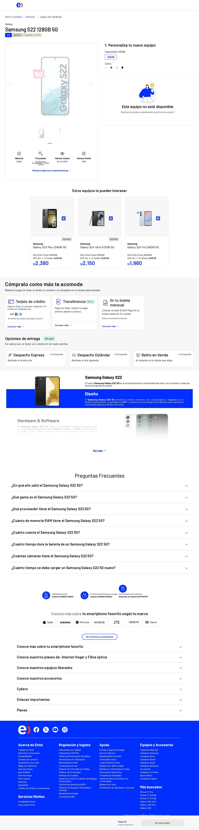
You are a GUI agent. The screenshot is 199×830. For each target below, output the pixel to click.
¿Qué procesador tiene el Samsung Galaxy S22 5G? (51, 509)
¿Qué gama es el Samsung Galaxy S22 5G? (44, 497)
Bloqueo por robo (108, 784)
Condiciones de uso (68, 766)
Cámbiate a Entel (62, 595)
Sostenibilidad (25, 756)
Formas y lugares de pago (112, 750)
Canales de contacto (28, 759)
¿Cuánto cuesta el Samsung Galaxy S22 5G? (46, 532)
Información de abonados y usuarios (117, 787)
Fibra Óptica (24, 778)
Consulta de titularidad (110, 775)
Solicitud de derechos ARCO (72, 784)
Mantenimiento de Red (110, 756)
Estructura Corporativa (29, 753)
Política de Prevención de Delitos (74, 756)
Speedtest (23, 785)
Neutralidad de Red (68, 762)
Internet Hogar (25, 775)
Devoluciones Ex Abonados (72, 759)
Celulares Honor (147, 756)
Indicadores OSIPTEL (69, 753)
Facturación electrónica (111, 772)
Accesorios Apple (148, 778)
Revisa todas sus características (50, 170)
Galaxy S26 (145, 808)
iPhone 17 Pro (146, 792)
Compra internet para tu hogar (103, 595)
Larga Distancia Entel (110, 762)
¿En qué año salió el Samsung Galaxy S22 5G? (47, 485)
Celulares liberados (149, 766)
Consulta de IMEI (67, 796)
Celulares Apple (147, 762)
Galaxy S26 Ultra (148, 801)
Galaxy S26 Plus (148, 805)
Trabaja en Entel (26, 750)
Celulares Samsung (149, 753)
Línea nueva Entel (26, 805)
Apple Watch (146, 775)
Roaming (22, 782)
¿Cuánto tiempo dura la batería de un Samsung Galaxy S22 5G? (61, 544)
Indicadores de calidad (70, 750)
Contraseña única (108, 759)
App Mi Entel (24, 772)
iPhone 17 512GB (148, 798)
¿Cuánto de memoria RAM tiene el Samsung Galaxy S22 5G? (58, 520)
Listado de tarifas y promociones (34, 788)
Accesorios (145, 769)
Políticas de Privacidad (70, 772)
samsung (30, 17)
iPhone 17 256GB (148, 795)
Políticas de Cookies (68, 775)
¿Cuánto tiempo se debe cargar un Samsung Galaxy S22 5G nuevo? (64, 568)
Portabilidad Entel (26, 801)
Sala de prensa (25, 769)
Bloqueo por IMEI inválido (112, 766)
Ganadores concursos (28, 762)
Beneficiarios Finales (68, 793)
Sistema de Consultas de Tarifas (74, 769)
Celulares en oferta (149, 772)
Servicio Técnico (107, 753)
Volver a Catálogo (13, 17)
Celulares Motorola (149, 750)
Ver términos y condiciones (99, 636)
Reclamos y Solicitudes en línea (114, 769)
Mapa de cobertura (27, 766)
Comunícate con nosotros (133, 595)
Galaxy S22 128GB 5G (50, 17)
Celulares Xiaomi (148, 759)
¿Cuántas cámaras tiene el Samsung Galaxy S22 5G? (53, 556)
